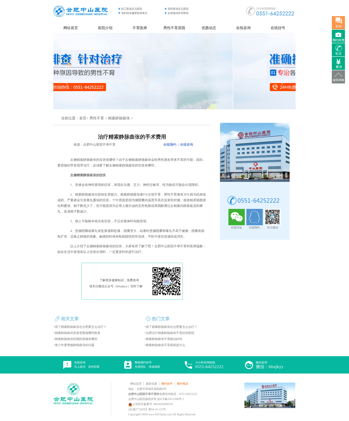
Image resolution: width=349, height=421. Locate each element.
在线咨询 (243, 28)
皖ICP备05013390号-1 (170, 399)
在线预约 (169, 144)
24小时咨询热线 (209, 365)
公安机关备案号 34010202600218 (152, 404)
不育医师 (139, 28)
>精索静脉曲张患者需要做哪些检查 (76, 333)
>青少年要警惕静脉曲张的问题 (73, 345)
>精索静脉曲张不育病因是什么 (164, 345)
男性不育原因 (174, 28)
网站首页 (70, 28)
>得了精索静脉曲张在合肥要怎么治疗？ (79, 326)
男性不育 (96, 118)
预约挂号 (167, 383)
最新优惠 (151, 383)
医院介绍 (105, 28)
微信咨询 (270, 365)
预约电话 (182, 383)
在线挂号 (278, 28)
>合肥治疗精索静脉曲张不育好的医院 (169, 333)
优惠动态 (209, 28)
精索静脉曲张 (119, 118)
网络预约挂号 (147, 364)
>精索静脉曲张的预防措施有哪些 (75, 339)
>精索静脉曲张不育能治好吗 (163, 339)
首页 (82, 118)
